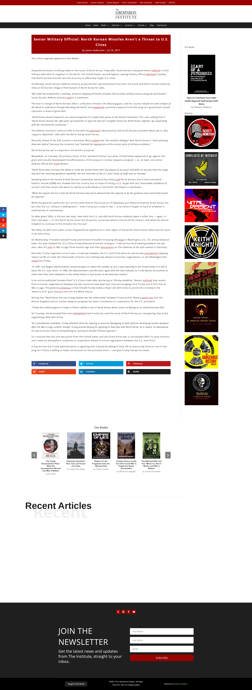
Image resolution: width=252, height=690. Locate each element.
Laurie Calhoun (97, 3)
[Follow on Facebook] (129, 612)
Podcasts (116, 25)
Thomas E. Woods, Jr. (203, 107)
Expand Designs (180, 684)
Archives (129, 25)
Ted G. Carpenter (129, 3)
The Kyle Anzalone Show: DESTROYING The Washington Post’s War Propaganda (126, 553)
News (95, 25)
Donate (141, 25)
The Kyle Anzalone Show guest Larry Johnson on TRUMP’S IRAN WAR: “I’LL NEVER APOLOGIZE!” (126, 531)
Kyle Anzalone (146, 3)
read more (126, 540)
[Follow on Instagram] (123, 612)
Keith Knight (160, 3)
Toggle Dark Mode (76, 684)
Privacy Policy (134, 685)
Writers (172, 3)
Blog (152, 25)
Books (103, 25)
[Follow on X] (118, 612)
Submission (162, 25)
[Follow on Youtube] (134, 612)
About (88, 25)
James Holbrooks (95, 50)
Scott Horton (82, 3)
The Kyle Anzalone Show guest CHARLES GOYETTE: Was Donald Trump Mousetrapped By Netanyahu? (126, 575)
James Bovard (113, 3)
